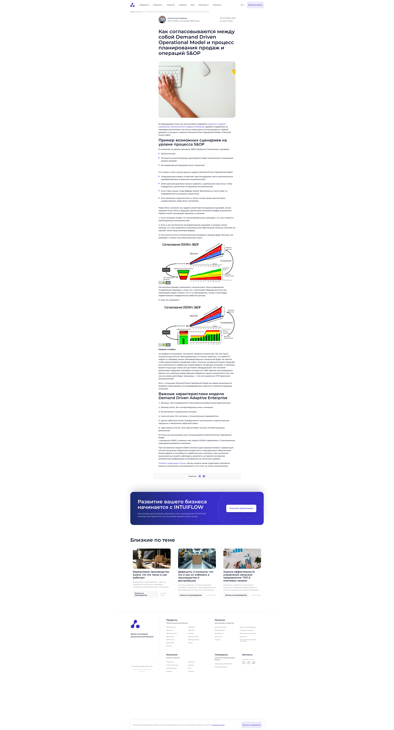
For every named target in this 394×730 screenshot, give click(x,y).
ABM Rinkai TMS (193, 636)
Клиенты (171, 5)
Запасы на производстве (248, 627)
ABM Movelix (170, 643)
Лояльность (219, 636)
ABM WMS (191, 627)
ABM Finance (170, 639)
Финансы (218, 639)
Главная (132, 11)
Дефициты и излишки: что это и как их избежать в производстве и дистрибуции (195, 576)
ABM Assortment (171, 633)
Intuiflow (191, 633)
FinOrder (169, 646)
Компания (202, 5)
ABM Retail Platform (221, 667)
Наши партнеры (171, 668)
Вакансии (191, 662)
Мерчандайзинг (220, 630)
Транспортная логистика (248, 633)
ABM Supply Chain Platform (223, 664)
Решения (157, 5)
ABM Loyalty (170, 636)
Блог (193, 5)
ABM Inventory (171, 627)
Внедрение (170, 662)
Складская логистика (247, 630)
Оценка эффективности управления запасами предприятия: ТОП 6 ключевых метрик (239, 576)
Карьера (169, 671)
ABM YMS (191, 630)
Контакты (217, 5)
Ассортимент (219, 633)
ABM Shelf (169, 630)
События (183, 5)
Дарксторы (243, 636)
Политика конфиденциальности (142, 666)
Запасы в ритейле (220, 627)
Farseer (190, 643)
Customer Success (172, 665)
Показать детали (218, 725)
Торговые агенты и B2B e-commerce (248, 640)
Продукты (144, 5)
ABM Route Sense (193, 639)
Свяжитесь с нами (248, 659)
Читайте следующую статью (172, 463)
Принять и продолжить (252, 725)
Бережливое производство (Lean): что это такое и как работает (151, 574)
